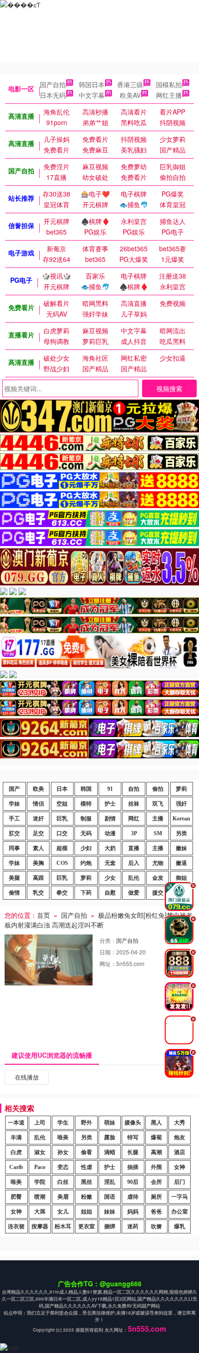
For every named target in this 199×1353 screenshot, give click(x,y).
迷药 (132, 1226)
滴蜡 (109, 1152)
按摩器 (39, 1226)
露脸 (109, 1137)
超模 (62, 848)
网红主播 (169, 95)
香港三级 (130, 84)
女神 (179, 1167)
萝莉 (181, 789)
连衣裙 (16, 1226)
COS (62, 863)
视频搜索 (169, 388)
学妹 (14, 803)
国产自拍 (53, 84)
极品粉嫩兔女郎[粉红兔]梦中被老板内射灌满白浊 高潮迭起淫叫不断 (99, 919)
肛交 (14, 833)
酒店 (179, 1152)
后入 (133, 863)
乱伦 (133, 878)
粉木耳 (63, 1226)
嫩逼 (181, 863)
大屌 (39, 1211)
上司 (39, 1122)
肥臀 (16, 1197)
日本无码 (53, 95)
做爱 (133, 892)
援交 (157, 892)
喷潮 (39, 1197)
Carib (16, 1167)
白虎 (16, 1152)
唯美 (62, 1137)
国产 (14, 789)
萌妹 (109, 1122)
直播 (133, 848)
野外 (86, 1122)
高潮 (156, 1152)
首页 (43, 915)
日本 (62, 789)
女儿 (62, 1211)
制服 (86, 818)
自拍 (133, 789)
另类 (181, 833)
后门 (179, 1182)
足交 (38, 833)
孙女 (62, 1152)
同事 (14, 848)
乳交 (38, 892)
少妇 (86, 848)
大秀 (179, 1122)
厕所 (156, 1197)
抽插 (132, 1167)
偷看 (86, 1152)
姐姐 (86, 1211)
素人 (38, 848)
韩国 (86, 789)
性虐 (86, 1167)
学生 (62, 1122)
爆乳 (179, 1226)
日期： (108, 952)
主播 (157, 818)
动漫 (110, 833)
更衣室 (86, 1226)
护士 (110, 803)
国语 (109, 1197)
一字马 (179, 1197)
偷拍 (157, 789)
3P (134, 833)
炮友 (179, 1137)
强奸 (181, 803)
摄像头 (132, 1122)
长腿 (132, 1152)
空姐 (62, 803)
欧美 (38, 789)
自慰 (110, 892)
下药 (86, 892)
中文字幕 (92, 95)
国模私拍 (169, 84)
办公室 (179, 1211)
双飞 (157, 803)
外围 (156, 1167)
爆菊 (156, 1137)
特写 (132, 1137)
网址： (108, 963)
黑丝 (86, 1182)
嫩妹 (181, 848)
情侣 (38, 803)
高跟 (38, 878)
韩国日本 (92, 84)
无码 (86, 833)
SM (158, 833)
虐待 (132, 1197)
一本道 (16, 1122)
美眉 (62, 1197)
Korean (181, 818)
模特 (86, 803)
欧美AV (130, 95)
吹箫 (156, 1226)
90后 (132, 1182)
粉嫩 (86, 1197)
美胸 (38, 863)
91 (110, 789)
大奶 (110, 848)
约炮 (86, 863)
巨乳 (62, 818)
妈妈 (132, 1211)
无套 (110, 863)
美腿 (14, 878)
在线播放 (27, 1077)
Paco (39, 1167)
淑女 (39, 1152)
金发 (157, 878)
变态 (62, 1167)
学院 (39, 1182)
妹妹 (109, 1211)
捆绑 (109, 1226)
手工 (14, 818)
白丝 (62, 1182)
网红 (133, 818)
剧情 (110, 818)
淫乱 (109, 1182)
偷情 (14, 892)
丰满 (16, 1137)
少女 (110, 878)
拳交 (62, 892)
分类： (108, 940)
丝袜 (133, 803)
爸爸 (156, 1211)
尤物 (157, 863)
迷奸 (38, 818)
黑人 (156, 1122)
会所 (156, 1182)
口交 (62, 833)
